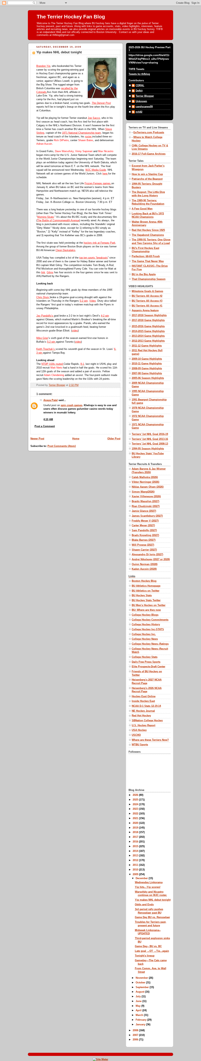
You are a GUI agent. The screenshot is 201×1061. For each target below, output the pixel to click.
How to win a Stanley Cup (147, 174)
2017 (136, 837)
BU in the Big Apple (144, 274)
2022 (136, 813)
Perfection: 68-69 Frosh (146, 256)
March (140, 1015)
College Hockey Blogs (145, 615)
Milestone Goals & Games (147, 291)
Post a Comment (45, 426)
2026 (136, 795)
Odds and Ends (144, 904)
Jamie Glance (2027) (144, 511)
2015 (136, 846)
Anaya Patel (50, 400)
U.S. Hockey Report (143, 725)
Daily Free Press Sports (146, 662)
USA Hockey (139, 730)
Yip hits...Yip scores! (147, 887)
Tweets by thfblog (139, 74)
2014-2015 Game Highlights (148, 331)
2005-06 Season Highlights (148, 378)
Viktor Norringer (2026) (145, 482)
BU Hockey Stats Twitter (146, 600)
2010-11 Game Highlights (147, 363)
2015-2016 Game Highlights (148, 326)
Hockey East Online (143, 696)
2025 (136, 799)
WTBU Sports (140, 744)
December (142, 878)
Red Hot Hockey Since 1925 (148, 230)
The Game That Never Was (148, 261)
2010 (136, 869)
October (141, 982)
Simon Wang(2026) (143, 491)
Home (75, 438)
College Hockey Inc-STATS (148, 629)
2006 (136, 1039)
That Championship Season (148, 279)
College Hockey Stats (144, 657)
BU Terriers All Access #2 (147, 296)
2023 (136, 809)
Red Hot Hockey (141, 715)
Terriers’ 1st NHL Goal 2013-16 (150, 439)
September (143, 987)
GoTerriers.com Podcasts (148, 132)
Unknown (141, 101)
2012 (136, 860)
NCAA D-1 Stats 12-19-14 (146, 706)
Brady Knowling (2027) (145, 535)
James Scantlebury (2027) (147, 516)
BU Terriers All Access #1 (147, 305)
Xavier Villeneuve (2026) (146, 496)
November (142, 978)
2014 (136, 851)
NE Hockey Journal (143, 711)
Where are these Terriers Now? (150, 740)
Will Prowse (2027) (143, 545)
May (138, 1006)
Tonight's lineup (144, 955)
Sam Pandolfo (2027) (144, 530)
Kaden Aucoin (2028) (144, 569)
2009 (136, 874)
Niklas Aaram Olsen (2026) (148, 487)
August (140, 991)
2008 (136, 1030)
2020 (136, 823)
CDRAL (140, 85)
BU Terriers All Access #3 (147, 301)
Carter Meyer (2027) (143, 525)
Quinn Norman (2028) (144, 564)
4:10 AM (48, 419)
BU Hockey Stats (142, 595)
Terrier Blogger (145, 96)
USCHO (136, 735)
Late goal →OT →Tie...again (152, 951)
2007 (136, 1035)
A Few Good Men (142, 208)
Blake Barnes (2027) (143, 540)
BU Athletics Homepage (146, 586)
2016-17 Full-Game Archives (148, 153)
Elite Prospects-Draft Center (148, 666)
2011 (136, 865)
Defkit (139, 90)
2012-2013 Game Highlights (148, 340)
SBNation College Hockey (147, 720)
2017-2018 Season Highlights (149, 315)
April (139, 1010)
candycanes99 (144, 106)
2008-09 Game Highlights (147, 368)
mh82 (139, 112)
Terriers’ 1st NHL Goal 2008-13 (150, 443)
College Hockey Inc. (144, 634)
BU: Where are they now (146, 610)
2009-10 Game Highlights (147, 359)
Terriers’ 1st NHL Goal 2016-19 (150, 434)
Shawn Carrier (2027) (144, 549)
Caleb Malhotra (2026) (145, 477)
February (141, 1019)
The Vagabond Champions (148, 235)
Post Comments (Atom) (62, 446)
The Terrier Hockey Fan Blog (71, 17)
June (139, 1001)
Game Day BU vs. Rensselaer (152, 917)
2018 (136, 832)
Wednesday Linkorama (149, 882)
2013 (136, 855)
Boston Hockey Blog (144, 581)
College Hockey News (145, 639)
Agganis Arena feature (145, 310)
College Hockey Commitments (150, 619)
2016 (136, 841)
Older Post (113, 438)
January (141, 1024)
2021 (136, 818)
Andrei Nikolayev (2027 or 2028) (151, 559)
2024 (136, 804)
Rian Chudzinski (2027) (146, 506)
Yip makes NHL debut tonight (153, 900)
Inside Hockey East (143, 701)
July (139, 996)
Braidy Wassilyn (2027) (145, 501)
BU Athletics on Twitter (145, 590)
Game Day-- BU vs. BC (148, 946)
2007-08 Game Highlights (147, 373)
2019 (136, 827)
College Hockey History (146, 624)
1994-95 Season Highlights (148, 448)
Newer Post (37, 438)
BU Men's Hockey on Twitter (148, 605)
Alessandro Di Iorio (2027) (147, 554)
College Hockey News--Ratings (150, 644)
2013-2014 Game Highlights (148, 336)
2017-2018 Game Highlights (148, 320)
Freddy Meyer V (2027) (145, 520)
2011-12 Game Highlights (147, 345)
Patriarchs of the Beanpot (147, 179)
